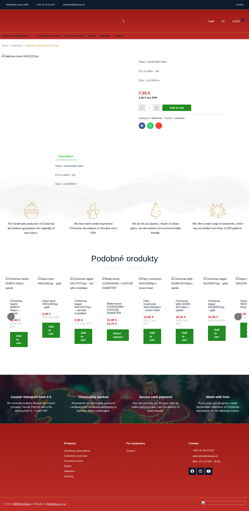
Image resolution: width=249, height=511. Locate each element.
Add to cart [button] (19, 339)
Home (5, 45)
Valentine (17, 45)
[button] (17, 36)
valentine (179, 118)
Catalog (68, 476)
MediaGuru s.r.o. (56, 504)
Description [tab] (66, 156)
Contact (240, 4)
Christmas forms (73, 461)
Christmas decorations (77, 450)
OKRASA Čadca (22, 504)
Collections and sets (75, 456)
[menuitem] (223, 21)
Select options (118, 335)
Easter (68, 466)
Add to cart (177, 107)
